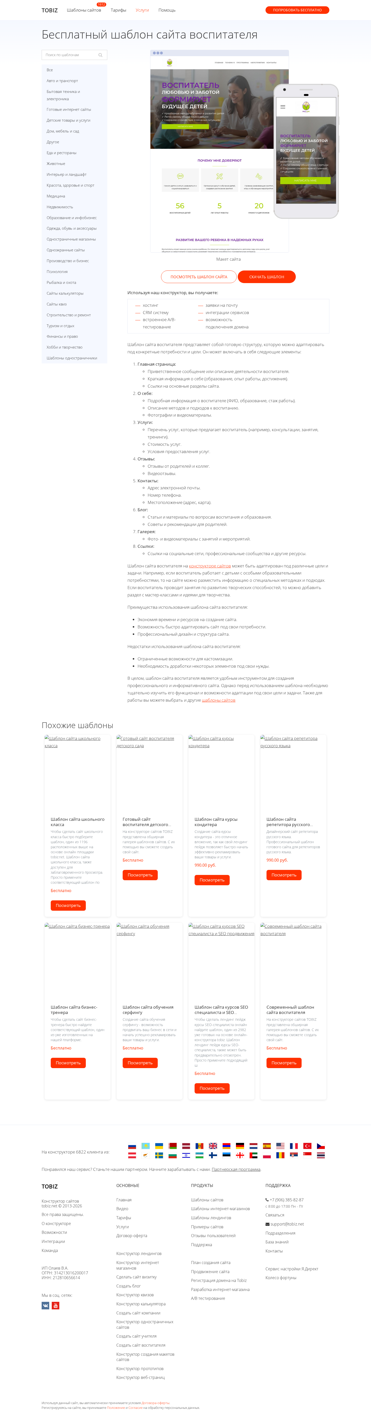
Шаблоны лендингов (211, 1217)
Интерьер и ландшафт (67, 174)
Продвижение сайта (210, 1271)
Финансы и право (62, 336)
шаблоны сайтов (218, 700)
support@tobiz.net (287, 1224)
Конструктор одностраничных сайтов (144, 1324)
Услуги (142, 10)
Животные (56, 163)
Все (50, 69)
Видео (122, 1208)
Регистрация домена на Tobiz (219, 1280)
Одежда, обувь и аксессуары (72, 228)
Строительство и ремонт (69, 314)
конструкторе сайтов (210, 566)
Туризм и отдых (60, 325)
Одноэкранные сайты (66, 249)
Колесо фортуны (281, 1277)
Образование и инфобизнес (72, 217)
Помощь (167, 10)
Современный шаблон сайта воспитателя (290, 1009)
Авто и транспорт (62, 80)
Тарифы (118, 10)
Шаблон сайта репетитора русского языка (288, 824)
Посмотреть (68, 905)
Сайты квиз (57, 304)
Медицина (56, 195)
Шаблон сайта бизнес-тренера (74, 1009)
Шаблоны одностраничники (72, 357)
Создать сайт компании (138, 1313)
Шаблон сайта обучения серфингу (148, 1009)
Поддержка (201, 1244)
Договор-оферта (131, 1235)
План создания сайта (210, 1262)
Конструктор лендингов (139, 1253)
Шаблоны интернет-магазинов (220, 1208)
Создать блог (128, 1286)
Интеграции (53, 1241)
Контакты (274, 1251)
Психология (57, 271)
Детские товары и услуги (68, 120)
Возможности (54, 1232)
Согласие (135, 1407)
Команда (50, 1250)
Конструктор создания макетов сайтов (145, 1357)
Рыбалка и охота (61, 282)
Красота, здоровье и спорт (70, 185)
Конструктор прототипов (140, 1368)
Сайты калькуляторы (65, 293)
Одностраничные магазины (71, 239)
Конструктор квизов (135, 1295)
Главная (123, 1200)
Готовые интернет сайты (69, 109)
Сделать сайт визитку (136, 1277)
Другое (53, 141)
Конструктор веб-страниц (140, 1377)
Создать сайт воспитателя (140, 1345)
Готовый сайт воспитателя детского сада (145, 824)
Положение (116, 1407)
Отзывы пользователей (213, 1235)
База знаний (277, 1242)
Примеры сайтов (207, 1227)
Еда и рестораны (61, 152)
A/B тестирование (208, 1298)
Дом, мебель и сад (63, 130)
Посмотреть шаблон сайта (199, 276)
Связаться (275, 1215)
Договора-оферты (155, 1403)
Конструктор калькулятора (141, 1304)
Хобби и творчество (65, 347)
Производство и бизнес (68, 260)
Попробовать (297, 10)
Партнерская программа (236, 1169)
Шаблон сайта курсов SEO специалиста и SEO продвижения (221, 1012)
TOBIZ (50, 10)
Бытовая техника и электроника (63, 95)
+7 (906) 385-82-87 (287, 1200)
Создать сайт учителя (136, 1336)
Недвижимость (60, 206)
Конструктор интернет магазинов (137, 1265)
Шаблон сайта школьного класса (77, 821)
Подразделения (280, 1233)
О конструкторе (56, 1223)
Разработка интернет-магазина (220, 1289)
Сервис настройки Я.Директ (292, 1269)
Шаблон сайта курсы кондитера (216, 821)
